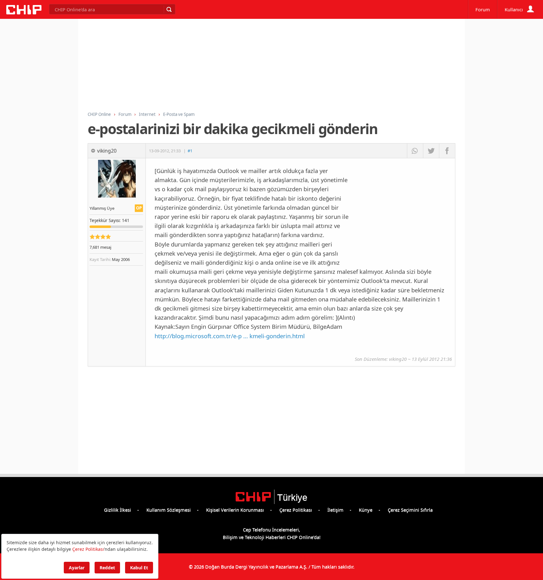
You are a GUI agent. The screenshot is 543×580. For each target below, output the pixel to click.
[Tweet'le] (431, 151)
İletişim (335, 510)
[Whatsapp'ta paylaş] (415, 151)
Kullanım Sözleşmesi (168, 510)
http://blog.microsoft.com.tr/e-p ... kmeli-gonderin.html (230, 336)
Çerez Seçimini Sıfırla (410, 510)
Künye (365, 510)
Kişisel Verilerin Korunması (235, 510)
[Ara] (169, 9)
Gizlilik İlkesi (117, 510)
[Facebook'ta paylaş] (447, 151)
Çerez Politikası (295, 510)
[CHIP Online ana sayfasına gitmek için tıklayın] (23, 12)
